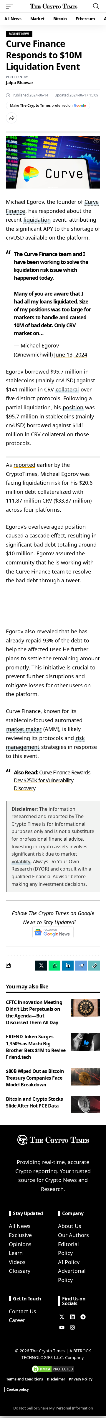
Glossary (19, 1270)
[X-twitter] (62, 1317)
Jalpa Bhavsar (19, 82)
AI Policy (69, 1262)
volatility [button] (21, 861)
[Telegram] (83, 1317)
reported (24, 464)
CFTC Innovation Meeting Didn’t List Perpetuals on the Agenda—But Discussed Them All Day (34, 1012)
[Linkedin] (72, 1317)
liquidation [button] (37, 219)
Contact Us (22, 1311)
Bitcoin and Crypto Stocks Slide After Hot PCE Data (34, 1102)
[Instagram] (72, 1327)
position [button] (73, 407)
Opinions (20, 1244)
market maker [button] (24, 728)
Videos (17, 1262)
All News (20, 1225)
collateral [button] (67, 389)
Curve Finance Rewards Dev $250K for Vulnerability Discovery (52, 780)
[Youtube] (62, 1327)
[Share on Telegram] (81, 966)
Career (17, 1320)
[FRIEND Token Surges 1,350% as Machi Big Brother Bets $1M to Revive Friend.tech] (85, 1042)
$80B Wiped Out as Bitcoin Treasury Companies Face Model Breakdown (35, 1078)
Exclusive (20, 1235)
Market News (19, 34)
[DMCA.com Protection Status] (53, 1368)
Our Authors (73, 1235)
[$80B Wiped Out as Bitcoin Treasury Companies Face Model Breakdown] (85, 1076)
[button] (11, 6)
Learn (16, 1252)
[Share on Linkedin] (68, 966)
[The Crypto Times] (54, 6)
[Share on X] (41, 966)
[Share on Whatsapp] (54, 966)
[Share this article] (11, 117)
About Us (69, 1225)
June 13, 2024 (70, 354)
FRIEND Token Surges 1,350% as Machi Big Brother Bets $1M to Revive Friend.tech (36, 1046)
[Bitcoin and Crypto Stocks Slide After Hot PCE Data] (85, 1104)
